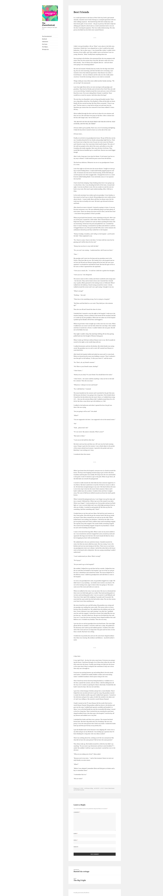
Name (76, 833)
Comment (77, 812)
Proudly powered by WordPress (81, 892)
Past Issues (44, 44)
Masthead (44, 39)
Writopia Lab (45, 49)
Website (76, 846)
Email (76, 840)
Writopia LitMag (89, 788)
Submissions (45, 41)
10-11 (103, 788)
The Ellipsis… (45, 47)
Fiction (106, 788)
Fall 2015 (97, 788)
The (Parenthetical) (48, 24)
